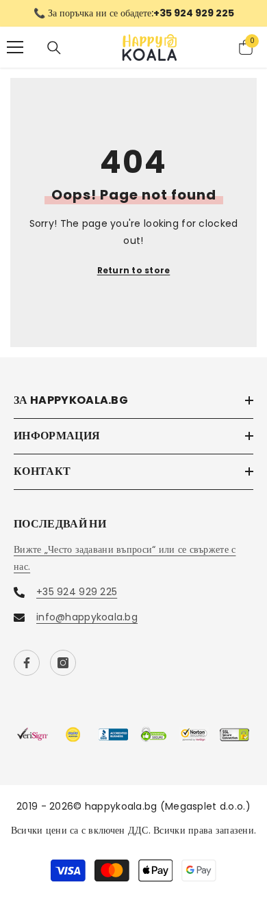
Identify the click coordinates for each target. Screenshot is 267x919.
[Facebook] (27, 663)
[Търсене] (54, 48)
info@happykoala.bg (87, 617)
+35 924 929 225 (76, 592)
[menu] (15, 47)
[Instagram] (63, 663)
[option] (133, 13)
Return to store (133, 270)
